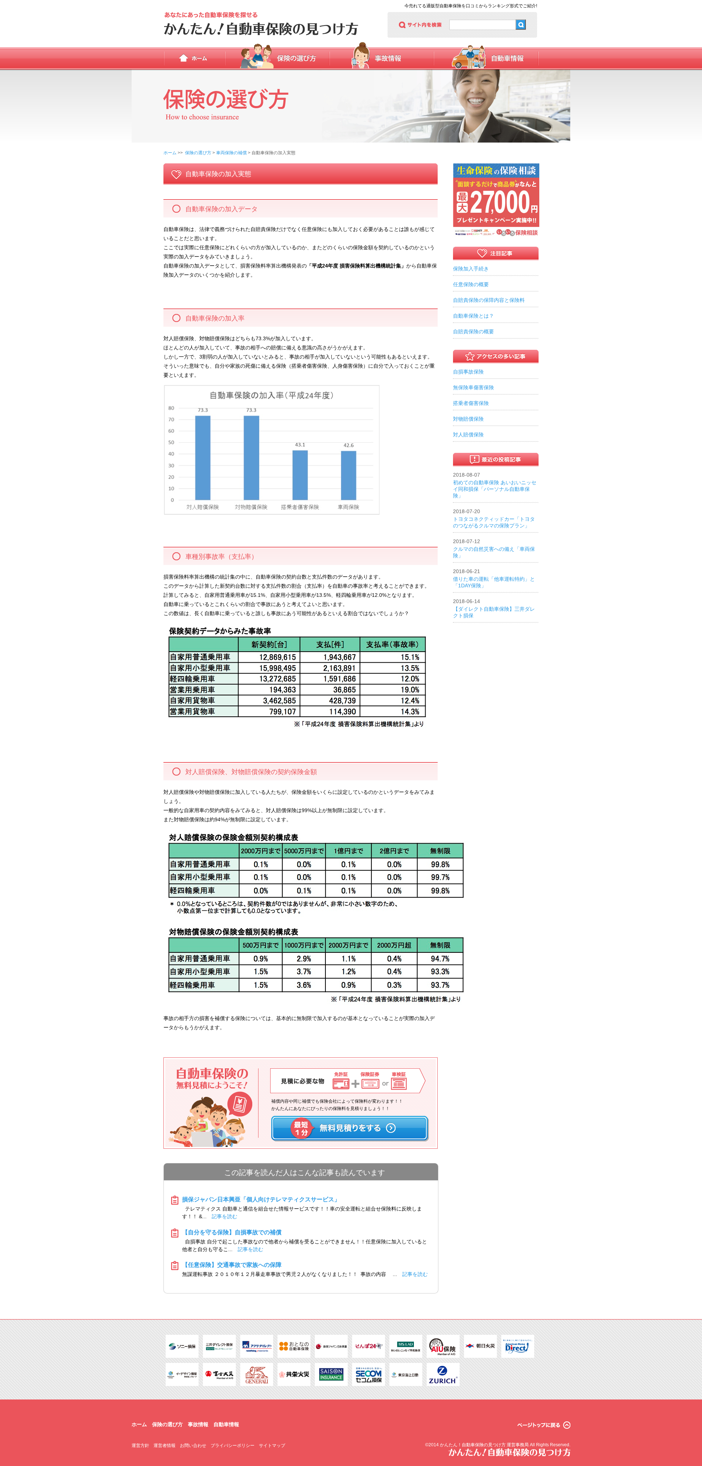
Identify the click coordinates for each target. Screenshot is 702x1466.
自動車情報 (486, 58)
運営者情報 (165, 1445)
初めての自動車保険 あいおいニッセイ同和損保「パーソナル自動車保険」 (494, 489)
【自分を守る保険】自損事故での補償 (232, 1232)
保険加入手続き (471, 269)
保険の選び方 (277, 58)
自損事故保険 (468, 372)
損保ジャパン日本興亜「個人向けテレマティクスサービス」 (261, 1199)
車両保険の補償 (231, 152)
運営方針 (140, 1445)
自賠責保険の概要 (473, 331)
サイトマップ (272, 1445)
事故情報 (381, 58)
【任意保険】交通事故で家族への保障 (232, 1265)
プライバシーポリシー (232, 1445)
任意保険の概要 (471, 284)
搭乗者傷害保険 (471, 403)
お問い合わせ (193, 1445)
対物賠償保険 (468, 419)
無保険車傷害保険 (473, 387)
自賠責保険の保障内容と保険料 (489, 300)
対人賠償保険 (468, 434)
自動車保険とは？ (473, 316)
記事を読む (224, 1216)
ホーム (194, 58)
